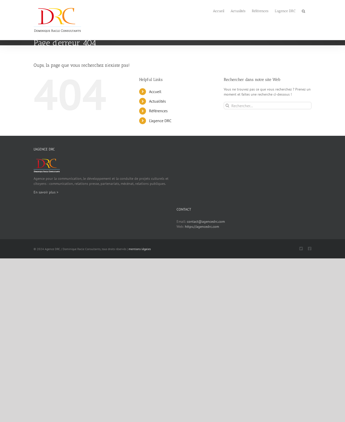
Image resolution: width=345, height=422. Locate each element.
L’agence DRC (160, 120)
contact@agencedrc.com (206, 221)
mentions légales (140, 249)
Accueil (155, 91)
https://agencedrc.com (202, 226)
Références (158, 110)
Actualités (157, 101)
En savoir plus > (46, 192)
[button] (303, 10)
